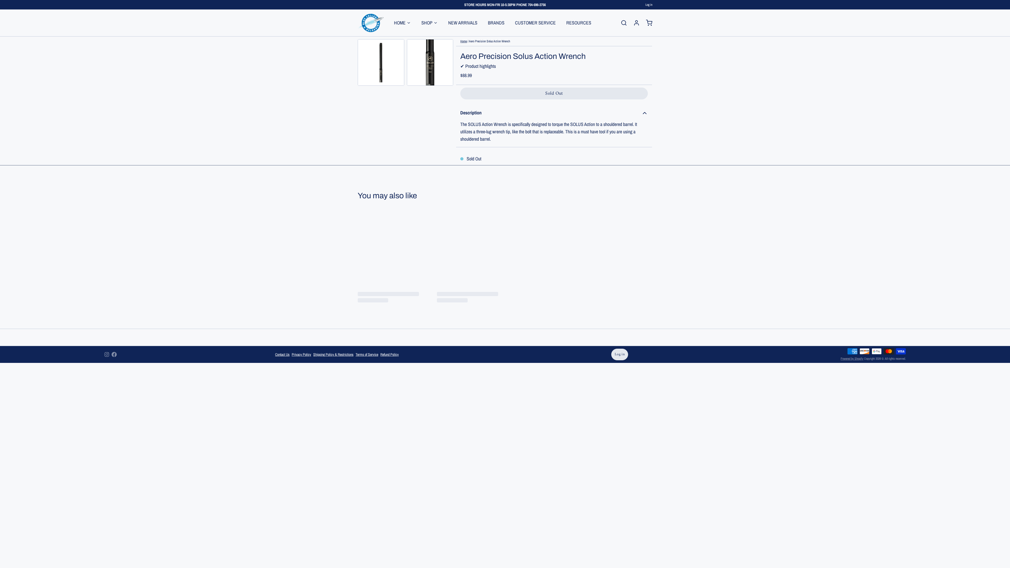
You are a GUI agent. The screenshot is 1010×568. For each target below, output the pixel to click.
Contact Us (282, 354)
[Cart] (647, 23)
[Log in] (634, 23)
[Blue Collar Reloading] (370, 23)
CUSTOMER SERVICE (535, 22)
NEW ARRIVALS (462, 22)
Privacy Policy (301, 354)
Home (463, 41)
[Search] (622, 23)
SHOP (426, 22)
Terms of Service (367, 354)
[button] (554, 93)
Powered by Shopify (852, 359)
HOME (400, 22)
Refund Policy (389, 354)
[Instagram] (106, 354)
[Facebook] (114, 354)
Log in (648, 5)
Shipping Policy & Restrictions (333, 354)
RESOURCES (578, 22)
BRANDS (496, 22)
